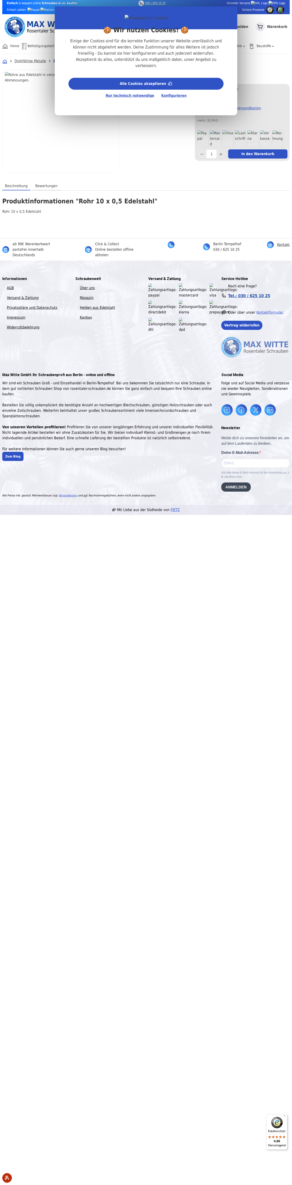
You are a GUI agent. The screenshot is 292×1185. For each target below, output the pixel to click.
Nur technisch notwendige (130, 95)
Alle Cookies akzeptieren (143, 83)
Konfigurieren (174, 95)
